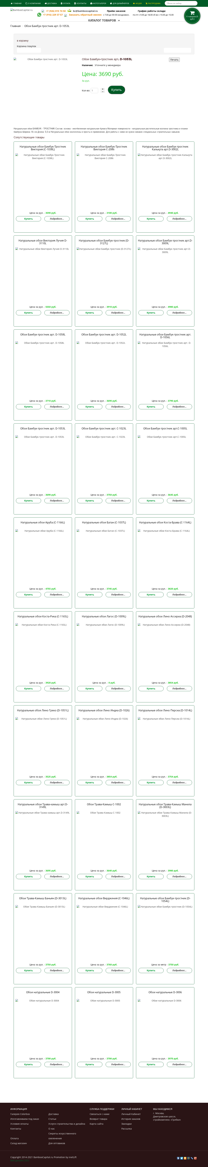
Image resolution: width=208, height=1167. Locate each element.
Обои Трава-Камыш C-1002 (104, 804)
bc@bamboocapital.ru (85, 10)
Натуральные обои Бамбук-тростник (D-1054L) (165, 899)
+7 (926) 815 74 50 (56, 10)
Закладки (126, 1123)
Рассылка (126, 1128)
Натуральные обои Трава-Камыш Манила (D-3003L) (165, 806)
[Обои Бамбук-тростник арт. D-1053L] (46, 90)
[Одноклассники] (185, 1157)
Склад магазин (18, 1143)
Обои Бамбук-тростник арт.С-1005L (165, 428)
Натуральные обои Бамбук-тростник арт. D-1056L (165, 336)
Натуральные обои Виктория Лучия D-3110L (43, 242)
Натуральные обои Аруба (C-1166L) (43, 522)
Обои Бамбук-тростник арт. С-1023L (104, 428)
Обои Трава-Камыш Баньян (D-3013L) (42, 898)
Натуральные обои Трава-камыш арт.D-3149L (43, 806)
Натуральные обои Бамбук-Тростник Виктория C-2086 (104, 148)
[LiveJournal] (192, 1157)
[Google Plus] (195, 1157)
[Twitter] (181, 1157)
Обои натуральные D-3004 (42, 992)
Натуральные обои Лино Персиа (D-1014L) (165, 710)
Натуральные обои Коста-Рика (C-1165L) (43, 616)
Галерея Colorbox (20, 1114)
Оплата (14, 1138)
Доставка (53, 1114)
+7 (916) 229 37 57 (53, 14)
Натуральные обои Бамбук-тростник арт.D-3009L (165, 242)
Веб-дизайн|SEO (19, 1160)
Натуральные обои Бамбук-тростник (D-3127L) (104, 242)
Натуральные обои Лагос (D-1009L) (104, 616)
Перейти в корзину (29, 50)
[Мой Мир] (188, 1157)
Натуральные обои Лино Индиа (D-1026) (104, 710)
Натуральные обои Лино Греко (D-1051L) (43, 710)
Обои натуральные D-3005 (104, 992)
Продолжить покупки (177, 50)
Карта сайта (96, 1123)
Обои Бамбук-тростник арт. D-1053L (42, 428)
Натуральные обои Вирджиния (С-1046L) (104, 898)
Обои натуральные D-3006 (165, 992)
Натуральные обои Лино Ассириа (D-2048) (165, 616)
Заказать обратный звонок (84, 14)
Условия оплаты (19, 1123)
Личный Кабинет (131, 1114)
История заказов (130, 1118)
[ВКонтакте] (178, 1157)
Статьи (52, 1118)
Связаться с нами (99, 1114)
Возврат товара (98, 1118)
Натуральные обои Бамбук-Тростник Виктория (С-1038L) (43, 148)
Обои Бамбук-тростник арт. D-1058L (42, 334)
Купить (28, 218)
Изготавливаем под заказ (24, 1118)
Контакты (15, 1128)
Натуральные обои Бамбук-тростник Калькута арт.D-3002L (165, 148)
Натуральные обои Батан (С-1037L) (104, 522)
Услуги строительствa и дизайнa (66, 1123)
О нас (51, 1128)
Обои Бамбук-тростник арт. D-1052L (103, 334)
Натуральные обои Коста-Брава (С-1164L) (165, 522)
